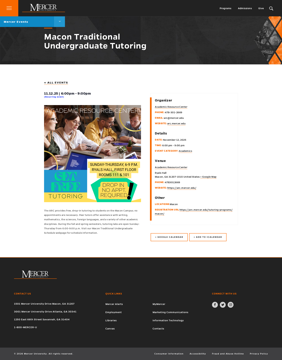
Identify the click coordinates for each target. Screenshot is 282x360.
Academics (185, 151)
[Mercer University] (43, 11)
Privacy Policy (259, 354)
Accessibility (198, 354)
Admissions (245, 8)
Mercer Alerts (114, 304)
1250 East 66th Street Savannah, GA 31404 (42, 319)
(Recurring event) (54, 97)
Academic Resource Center (171, 167)
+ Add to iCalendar (208, 237)
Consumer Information (169, 354)
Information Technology (168, 320)
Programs (225, 8)
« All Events (56, 82)
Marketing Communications (170, 312)
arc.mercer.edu (176, 123)
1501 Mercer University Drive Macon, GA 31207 (44, 303)
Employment (113, 312)
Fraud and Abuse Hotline (228, 354)
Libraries (111, 320)
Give (261, 8)
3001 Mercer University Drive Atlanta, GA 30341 (45, 311)
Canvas (110, 328)
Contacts (158, 328)
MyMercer (159, 304)
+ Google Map (208, 177)
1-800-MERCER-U (25, 327)
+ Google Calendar (169, 237)
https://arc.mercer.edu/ (181, 188)
